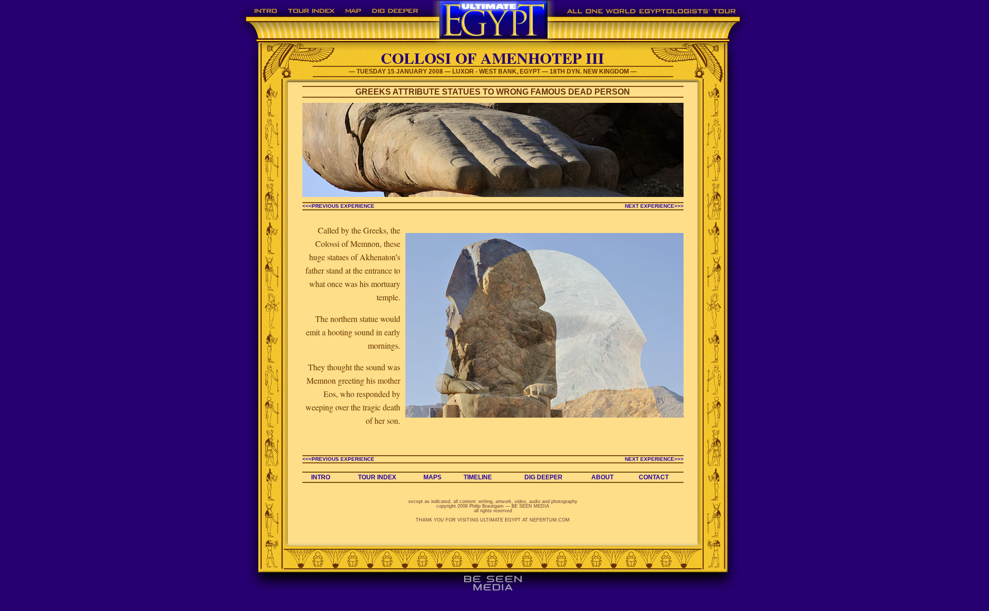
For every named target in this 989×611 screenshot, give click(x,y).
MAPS (432, 477)
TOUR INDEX (377, 477)
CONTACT (654, 477)
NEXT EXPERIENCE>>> (654, 206)
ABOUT (602, 477)
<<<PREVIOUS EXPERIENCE (338, 206)
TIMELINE (478, 477)
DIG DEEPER (543, 477)
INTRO (320, 477)
